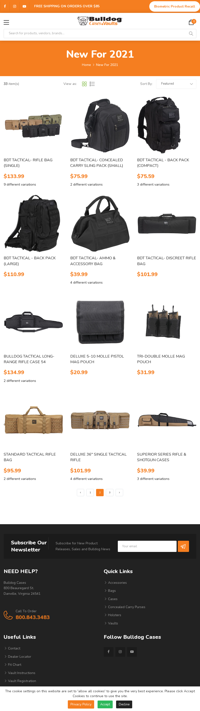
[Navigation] (6, 22)
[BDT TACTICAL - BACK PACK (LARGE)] (33, 224)
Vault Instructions (21, 673)
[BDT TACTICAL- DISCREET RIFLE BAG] (166, 224)
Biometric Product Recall (174, 6)
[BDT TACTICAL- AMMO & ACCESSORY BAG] (100, 224)
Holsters (114, 615)
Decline (124, 704)
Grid (84, 84)
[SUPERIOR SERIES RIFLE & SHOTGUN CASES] (166, 420)
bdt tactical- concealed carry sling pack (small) (96, 162)
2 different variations (86, 184)
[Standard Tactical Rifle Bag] (33, 420)
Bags (111, 590)
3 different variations (153, 184)
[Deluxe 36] (100, 420)
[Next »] (119, 492)
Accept (105, 704)
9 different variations (20, 184)
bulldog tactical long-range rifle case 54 (29, 359)
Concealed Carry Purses (126, 607)
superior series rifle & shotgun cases (161, 457)
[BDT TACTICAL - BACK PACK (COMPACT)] (166, 126)
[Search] (191, 33)
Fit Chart (14, 664)
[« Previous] (80, 492)
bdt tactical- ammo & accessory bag (93, 260)
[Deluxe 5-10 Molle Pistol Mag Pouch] (100, 322)
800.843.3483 (33, 617)
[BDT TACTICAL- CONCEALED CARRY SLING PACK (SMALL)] (100, 126)
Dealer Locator (19, 656)
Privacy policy (80, 704)
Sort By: (146, 83)
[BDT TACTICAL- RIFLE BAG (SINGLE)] (33, 126)
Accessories (117, 582)
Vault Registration (21, 681)
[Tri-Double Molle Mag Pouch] (166, 322)
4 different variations (86, 282)
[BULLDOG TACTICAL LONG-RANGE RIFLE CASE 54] (33, 322)
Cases (112, 599)
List (92, 84)
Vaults (112, 623)
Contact (13, 648)
